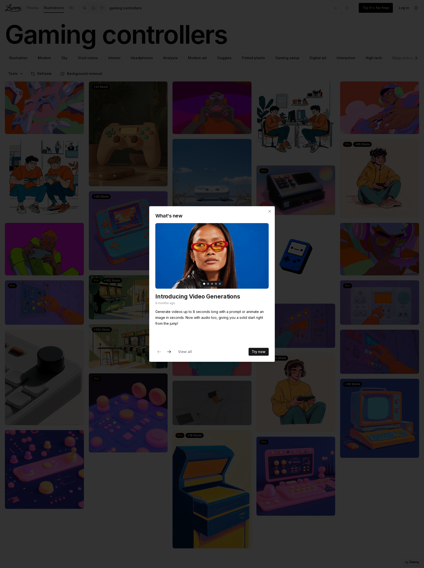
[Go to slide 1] (204, 284)
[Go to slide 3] (212, 284)
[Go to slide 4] (216, 284)
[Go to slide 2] (208, 284)
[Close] (270, 211)
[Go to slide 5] (220, 284)
